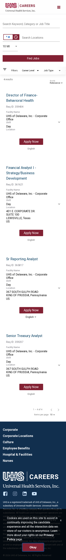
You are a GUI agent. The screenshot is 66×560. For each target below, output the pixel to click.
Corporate (10, 429)
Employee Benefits (16, 448)
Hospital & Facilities (17, 454)
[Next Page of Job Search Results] (58, 409)
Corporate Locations (18, 436)
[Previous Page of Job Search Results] (51, 409)
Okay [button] (33, 547)
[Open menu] (59, 6)
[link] (33, 121)
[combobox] (31, 23)
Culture (8, 442)
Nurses (8, 461)
